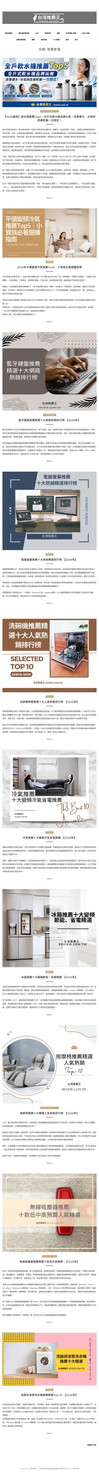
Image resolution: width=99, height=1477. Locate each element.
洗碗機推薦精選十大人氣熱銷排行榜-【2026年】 (49, 701)
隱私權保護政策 (24, 33)
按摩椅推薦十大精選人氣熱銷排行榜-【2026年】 (49, 1113)
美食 (67, 39)
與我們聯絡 (9, 33)
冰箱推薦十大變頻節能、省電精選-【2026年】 (49, 977)
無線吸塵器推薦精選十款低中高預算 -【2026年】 (50, 1261)
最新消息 (44, 39)
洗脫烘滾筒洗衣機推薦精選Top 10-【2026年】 (49, 1395)
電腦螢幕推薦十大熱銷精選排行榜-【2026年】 (49, 559)
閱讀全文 (49, 198)
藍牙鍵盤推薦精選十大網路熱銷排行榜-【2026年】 (49, 420)
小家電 (53, 1256)
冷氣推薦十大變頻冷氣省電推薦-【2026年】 (49, 837)
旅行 (76, 39)
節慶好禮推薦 (21, 39)
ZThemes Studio (52, 1469)
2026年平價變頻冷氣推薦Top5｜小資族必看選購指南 (49, 267)
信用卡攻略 (86, 33)
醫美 (33, 39)
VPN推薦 (56, 39)
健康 (58, 33)
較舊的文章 (92, 1445)
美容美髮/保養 (71, 33)
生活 (37, 33)
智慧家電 (48, 33)
